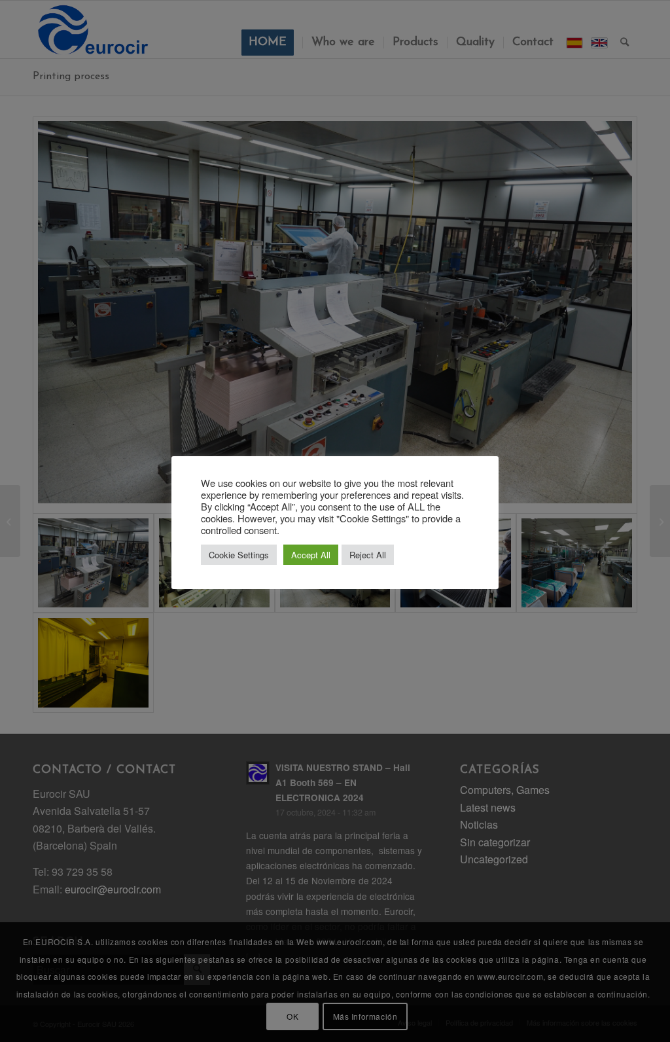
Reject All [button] (367, 554)
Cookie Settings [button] (239, 554)
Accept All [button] (310, 554)
